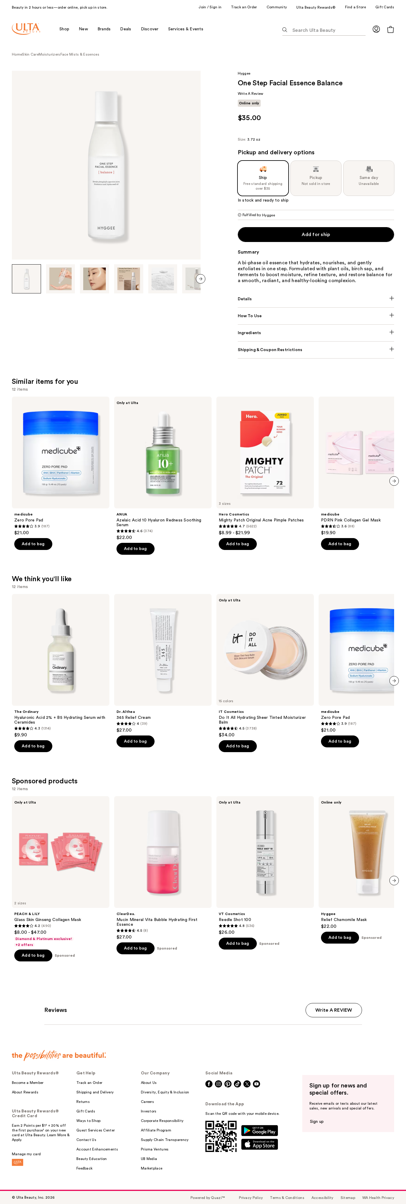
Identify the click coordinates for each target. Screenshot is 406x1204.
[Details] (316, 299)
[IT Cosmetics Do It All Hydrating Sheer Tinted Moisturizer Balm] (265, 666)
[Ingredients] (316, 333)
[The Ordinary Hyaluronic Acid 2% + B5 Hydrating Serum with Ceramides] (60, 666)
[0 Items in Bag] (390, 29)
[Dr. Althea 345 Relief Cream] (163, 663)
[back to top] (388, 1186)
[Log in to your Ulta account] (376, 29)
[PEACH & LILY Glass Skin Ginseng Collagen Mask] (60, 871)
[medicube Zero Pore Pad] (60, 466)
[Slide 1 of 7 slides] (26, 278)
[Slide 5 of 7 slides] (162, 278)
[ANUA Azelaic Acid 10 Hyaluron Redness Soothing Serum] (163, 468)
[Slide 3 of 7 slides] (94, 278)
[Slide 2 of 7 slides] (60, 278)
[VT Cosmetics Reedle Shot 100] (265, 865)
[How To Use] (316, 316)
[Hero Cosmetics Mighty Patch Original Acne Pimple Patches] (265, 466)
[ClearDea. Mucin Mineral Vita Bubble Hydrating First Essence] (163, 868)
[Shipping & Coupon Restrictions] (316, 350)
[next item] (200, 279)
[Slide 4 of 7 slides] (128, 278)
